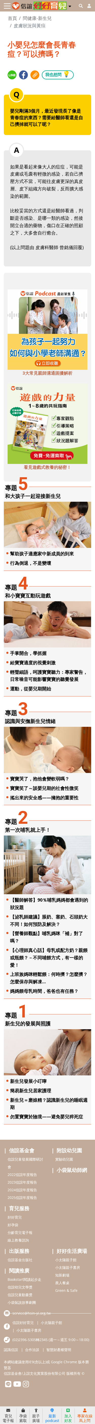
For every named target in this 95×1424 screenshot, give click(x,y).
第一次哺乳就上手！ (28, 829)
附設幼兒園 (69, 1150)
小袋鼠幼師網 (72, 1170)
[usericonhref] (87, 6)
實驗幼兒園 (64, 1159)
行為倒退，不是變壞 (30, 563)
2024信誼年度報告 (22, 1189)
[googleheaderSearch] (81, 6)
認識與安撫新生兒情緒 (30, 721)
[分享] (12, 74)
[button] (69, 5)
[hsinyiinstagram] (26, 1385)
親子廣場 (36, 1418)
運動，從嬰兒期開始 (30, 688)
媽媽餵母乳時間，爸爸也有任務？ (44, 991)
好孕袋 (13, 1224)
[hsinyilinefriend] (8, 1385)
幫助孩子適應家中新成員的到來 (42, 553)
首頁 (12, 18)
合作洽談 (32, 1349)
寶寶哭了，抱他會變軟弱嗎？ (39, 779)
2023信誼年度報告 (22, 1182)
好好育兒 (15, 1217)
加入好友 (68, 1418)
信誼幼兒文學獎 (20, 1287)
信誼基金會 (21, 1150)
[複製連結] (34, 74)
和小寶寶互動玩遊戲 (28, 595)
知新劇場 (62, 1275)
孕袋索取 (23, 1418)
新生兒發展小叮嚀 (28, 1081)
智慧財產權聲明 (58, 1349)
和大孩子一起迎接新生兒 (33, 496)
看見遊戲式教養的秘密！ (47, 467)
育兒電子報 (8, 1418)
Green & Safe (66, 1290)
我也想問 (57, 73)
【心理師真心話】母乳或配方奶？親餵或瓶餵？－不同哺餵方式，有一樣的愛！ (49, 957)
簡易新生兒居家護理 (30, 1090)
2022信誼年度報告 (22, 1174)
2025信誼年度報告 (22, 1197)
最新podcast (52, 1418)
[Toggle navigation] (7, 6)
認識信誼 (11, 1349)
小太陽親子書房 (67, 1267)
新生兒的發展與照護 (28, 1023)
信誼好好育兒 (23, 1322)
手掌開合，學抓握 (28, 653)
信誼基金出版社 (20, 1259)
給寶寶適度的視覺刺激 (33, 662)
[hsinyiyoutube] (17, 1385)
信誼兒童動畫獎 (20, 1294)
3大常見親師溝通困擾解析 (47, 373)
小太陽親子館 (66, 1259)
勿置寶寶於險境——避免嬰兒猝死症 (46, 1116)
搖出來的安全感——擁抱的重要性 (44, 797)
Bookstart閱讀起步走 (24, 1279)
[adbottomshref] (47, 329)
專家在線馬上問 (84, 1418)
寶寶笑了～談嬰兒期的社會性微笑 (44, 788)
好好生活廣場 (72, 1250)
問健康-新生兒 (37, 18)
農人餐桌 (62, 1282)
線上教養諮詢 (18, 1240)
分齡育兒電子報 (20, 1232)
